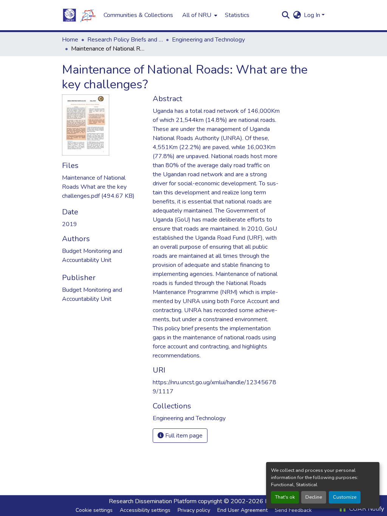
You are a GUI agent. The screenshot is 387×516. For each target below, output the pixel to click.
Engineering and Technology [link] (208, 39)
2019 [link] (69, 224)
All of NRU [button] (196, 15)
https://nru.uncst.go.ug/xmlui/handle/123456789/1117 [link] (214, 387)
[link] (103, 186)
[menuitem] (199, 15)
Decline (313, 497)
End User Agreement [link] (242, 510)
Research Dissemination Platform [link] (153, 501)
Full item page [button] (183, 435)
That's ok (285, 497)
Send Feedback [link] (293, 510)
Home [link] (70, 39)
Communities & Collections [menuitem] (138, 15)
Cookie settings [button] (94, 510)
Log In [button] (313, 15)
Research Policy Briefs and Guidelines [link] (125, 39)
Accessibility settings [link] (145, 510)
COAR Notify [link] (366, 509)
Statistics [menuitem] (237, 15)
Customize (344, 497)
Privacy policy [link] (194, 510)
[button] (79, 15)
